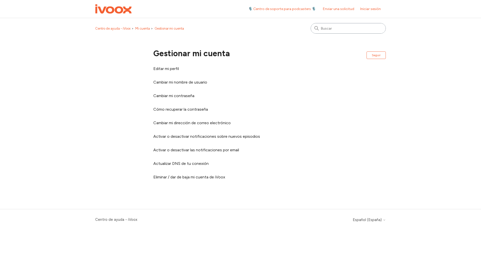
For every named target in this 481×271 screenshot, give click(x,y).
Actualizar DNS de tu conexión (181, 163)
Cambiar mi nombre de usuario (180, 82)
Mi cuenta (142, 28)
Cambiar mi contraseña (173, 95)
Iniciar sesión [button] (370, 9)
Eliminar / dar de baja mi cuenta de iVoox (189, 177)
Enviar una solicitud (338, 9)
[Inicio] (113, 9)
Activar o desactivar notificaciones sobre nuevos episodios (206, 136)
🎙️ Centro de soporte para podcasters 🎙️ (282, 9)
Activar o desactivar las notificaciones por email (196, 150)
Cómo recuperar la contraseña (180, 109)
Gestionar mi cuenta (169, 28)
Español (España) (368, 220)
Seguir (376, 55)
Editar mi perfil (166, 68)
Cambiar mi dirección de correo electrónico (192, 122)
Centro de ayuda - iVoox (113, 28)
